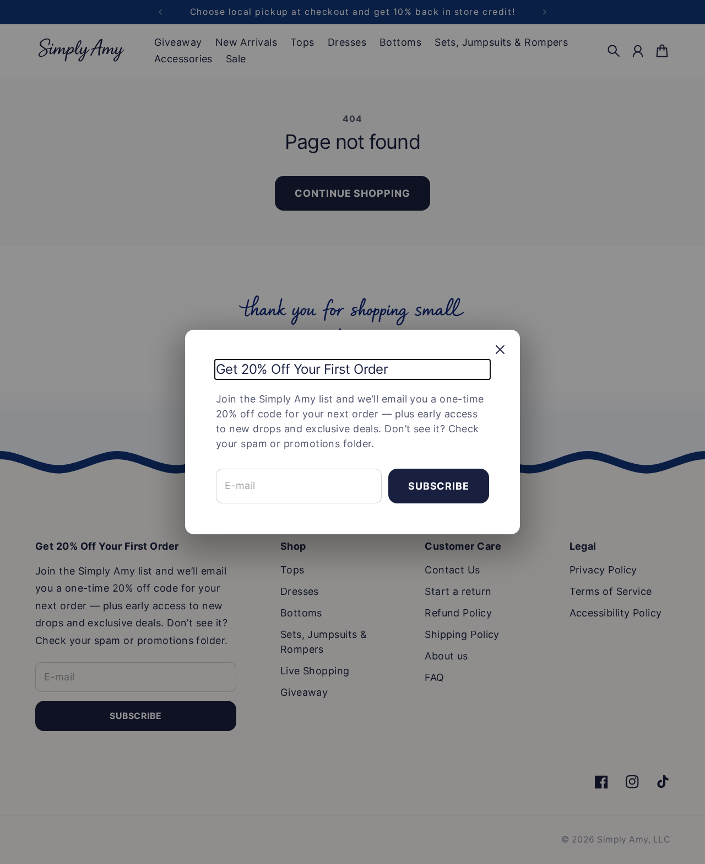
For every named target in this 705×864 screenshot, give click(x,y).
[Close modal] (500, 350)
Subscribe (438, 486)
